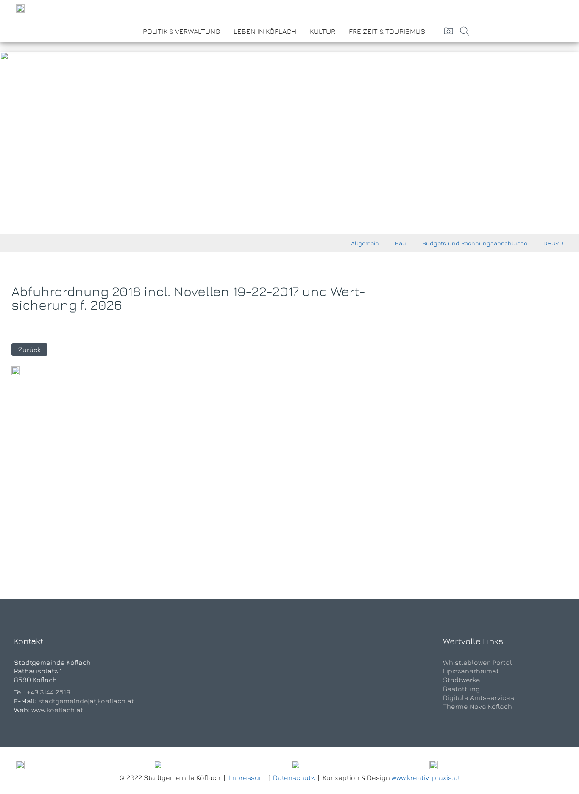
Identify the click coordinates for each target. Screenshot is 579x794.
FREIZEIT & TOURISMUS (387, 31)
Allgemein (365, 243)
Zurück (29, 349)
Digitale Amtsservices (478, 697)
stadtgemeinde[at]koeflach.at (86, 701)
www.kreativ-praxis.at (426, 777)
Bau (400, 243)
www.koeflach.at (57, 709)
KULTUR (322, 31)
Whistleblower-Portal (477, 662)
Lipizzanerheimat (471, 671)
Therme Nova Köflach (477, 706)
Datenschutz (294, 777)
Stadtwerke (461, 679)
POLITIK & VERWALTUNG (181, 31)
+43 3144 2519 (48, 692)
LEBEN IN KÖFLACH (265, 31)
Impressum (246, 777)
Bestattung (461, 688)
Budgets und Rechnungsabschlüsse (474, 243)
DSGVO (553, 243)
